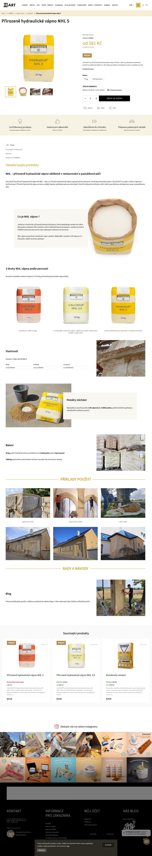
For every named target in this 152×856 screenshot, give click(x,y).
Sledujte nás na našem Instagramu (79, 726)
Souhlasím (108, 845)
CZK (130, 5)
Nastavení (42, 850)
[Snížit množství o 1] (85, 98)
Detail (9, 699)
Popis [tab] (12, 145)
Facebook (85, 834)
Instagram (103, 834)
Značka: (88, 38)
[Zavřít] (148, 832)
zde (68, 846)
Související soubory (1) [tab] (14, 149)
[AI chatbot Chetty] (146, 841)
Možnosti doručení (116, 90)
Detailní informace (88, 69)
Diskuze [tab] (9, 153)
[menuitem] (25, 5)
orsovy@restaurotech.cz (23, 832)
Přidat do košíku (114, 98)
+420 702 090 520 (21, 835)
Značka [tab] (13, 158)
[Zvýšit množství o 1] (96, 98)
